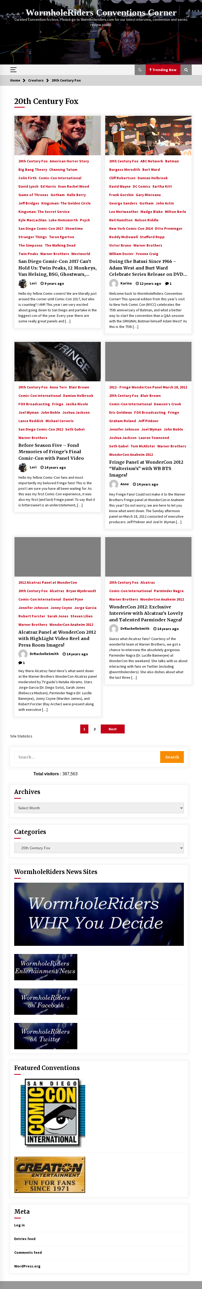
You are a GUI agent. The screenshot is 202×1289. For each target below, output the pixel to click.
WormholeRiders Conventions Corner (101, 12)
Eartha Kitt (162, 186)
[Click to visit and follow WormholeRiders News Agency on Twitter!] (45, 1035)
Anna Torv (58, 387)
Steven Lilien (81, 616)
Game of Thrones (33, 194)
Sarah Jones (57, 616)
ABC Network (151, 161)
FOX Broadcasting (34, 404)
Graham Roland (122, 420)
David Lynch (28, 186)
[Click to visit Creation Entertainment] (49, 1174)
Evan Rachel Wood (73, 186)
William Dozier (121, 253)
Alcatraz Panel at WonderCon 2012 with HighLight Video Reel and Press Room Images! (57, 638)
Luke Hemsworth (63, 220)
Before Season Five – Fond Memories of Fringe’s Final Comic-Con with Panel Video (51, 452)
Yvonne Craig (147, 253)
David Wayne (120, 186)
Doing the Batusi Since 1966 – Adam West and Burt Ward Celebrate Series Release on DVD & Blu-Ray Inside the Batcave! (146, 268)
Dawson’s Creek (167, 404)
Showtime (74, 228)
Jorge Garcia (85, 607)
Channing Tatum (63, 169)
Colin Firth (27, 178)
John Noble (50, 412)
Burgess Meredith (124, 169)
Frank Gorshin (121, 194)
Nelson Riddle (147, 220)
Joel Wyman (28, 412)
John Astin (165, 203)
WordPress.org (27, 1266)
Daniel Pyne (73, 599)
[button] (140, 69)
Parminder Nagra (169, 590)
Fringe (57, 404)
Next (113, 729)
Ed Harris (48, 186)
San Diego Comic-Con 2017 (40, 228)
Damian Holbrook (153, 178)
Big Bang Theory (32, 169)
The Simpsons (30, 245)
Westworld (80, 253)
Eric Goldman (120, 412)
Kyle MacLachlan (32, 220)
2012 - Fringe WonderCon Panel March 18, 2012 (148, 387)
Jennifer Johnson (124, 429)
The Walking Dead (60, 245)
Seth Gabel (74, 429)
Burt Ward (151, 169)
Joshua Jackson (76, 412)
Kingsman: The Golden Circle (66, 203)
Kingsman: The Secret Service (44, 211)
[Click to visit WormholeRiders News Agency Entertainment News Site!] (45, 966)
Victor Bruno (120, 245)
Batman (172, 161)
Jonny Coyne (61, 607)
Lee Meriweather (123, 211)
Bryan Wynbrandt (81, 590)
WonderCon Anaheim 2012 (131, 454)
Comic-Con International (60, 178)
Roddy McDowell (123, 236)
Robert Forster (31, 616)
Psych (85, 220)
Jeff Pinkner (148, 420)
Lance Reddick (30, 420)
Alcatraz (57, 590)
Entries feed (25, 1238)
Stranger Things (32, 236)
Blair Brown (79, 387)
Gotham (57, 194)
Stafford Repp (152, 236)
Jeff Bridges (28, 203)
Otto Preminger (169, 228)
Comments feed (28, 1252)
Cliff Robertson (122, 178)
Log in (19, 1225)
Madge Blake (151, 211)
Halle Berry (76, 194)
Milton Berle (175, 211)
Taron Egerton (61, 236)
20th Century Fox (33, 161)
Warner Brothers (54, 253)
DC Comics (141, 186)
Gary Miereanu (148, 194)
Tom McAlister (142, 446)
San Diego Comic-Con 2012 (40, 429)
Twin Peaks (28, 253)
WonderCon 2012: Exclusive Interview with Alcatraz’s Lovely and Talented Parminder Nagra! (146, 613)
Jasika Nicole (76, 404)
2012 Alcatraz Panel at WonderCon (47, 582)
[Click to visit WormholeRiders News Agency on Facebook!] (45, 1001)
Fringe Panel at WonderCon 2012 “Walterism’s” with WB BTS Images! (146, 468)
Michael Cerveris (60, 420)
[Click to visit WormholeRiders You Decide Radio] (99, 914)
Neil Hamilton (121, 220)
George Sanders (123, 203)
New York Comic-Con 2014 (131, 228)
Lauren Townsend (154, 437)
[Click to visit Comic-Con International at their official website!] (49, 1113)
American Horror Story (69, 161)
